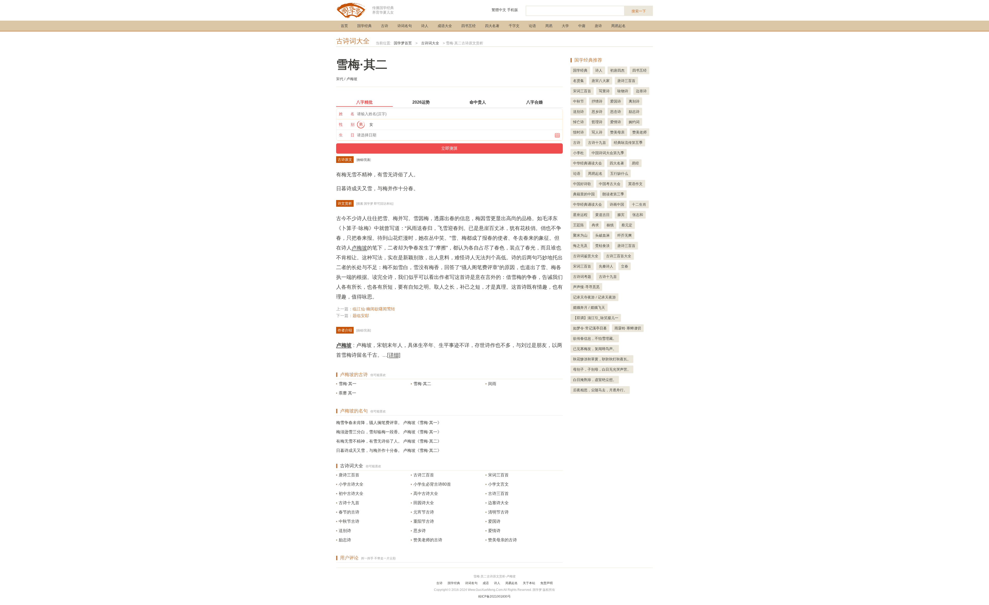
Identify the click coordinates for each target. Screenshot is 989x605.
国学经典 (364, 26)
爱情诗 (494, 530)
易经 (635, 163)
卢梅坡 (359, 248)
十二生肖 (639, 204)
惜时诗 (578, 132)
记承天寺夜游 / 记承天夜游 (594, 297)
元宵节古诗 (423, 512)
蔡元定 (626, 225)
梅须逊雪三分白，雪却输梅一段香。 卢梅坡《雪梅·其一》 (388, 432)
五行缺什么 (619, 173)
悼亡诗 (578, 122)
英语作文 (635, 184)
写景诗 (604, 91)
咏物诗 (622, 91)
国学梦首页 (403, 43)
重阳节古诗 (423, 521)
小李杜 (578, 153)
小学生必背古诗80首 (432, 484)
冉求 (595, 225)
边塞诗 (641, 91)
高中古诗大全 (425, 493)
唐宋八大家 (601, 81)
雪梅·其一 (347, 384)
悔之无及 (580, 246)
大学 (565, 26)
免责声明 (546, 583)
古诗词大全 (353, 41)
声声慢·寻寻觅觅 (586, 287)
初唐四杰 (617, 70)
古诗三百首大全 (618, 256)
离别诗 (634, 101)
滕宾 (621, 215)
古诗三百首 (423, 475)
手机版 (512, 10)
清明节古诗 (498, 512)
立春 (624, 266)
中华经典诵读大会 (587, 163)
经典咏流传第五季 (628, 142)
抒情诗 (597, 101)
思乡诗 (419, 530)
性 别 (346, 124)
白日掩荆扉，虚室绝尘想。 (594, 380)
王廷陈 (578, 225)
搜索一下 (639, 11)
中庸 (581, 26)
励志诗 (345, 540)
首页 (344, 26)
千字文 (514, 26)
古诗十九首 (349, 503)
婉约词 (634, 122)
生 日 (346, 135)
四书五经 (468, 26)
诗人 (424, 26)
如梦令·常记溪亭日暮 (590, 328)
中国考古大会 (609, 184)
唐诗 (598, 26)
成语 (486, 583)
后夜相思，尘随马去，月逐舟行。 (600, 390)
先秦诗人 (606, 266)
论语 (532, 26)
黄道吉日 (602, 215)
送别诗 (345, 530)
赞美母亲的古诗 (502, 540)
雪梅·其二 (422, 384)
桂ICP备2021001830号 (494, 596)
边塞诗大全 (498, 503)
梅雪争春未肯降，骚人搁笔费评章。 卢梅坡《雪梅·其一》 (388, 422)
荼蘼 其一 (347, 393)
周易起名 (618, 26)
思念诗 (615, 112)
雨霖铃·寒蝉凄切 (628, 328)
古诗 (384, 26)
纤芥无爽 (624, 235)
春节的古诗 (349, 512)
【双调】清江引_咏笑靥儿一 (595, 318)
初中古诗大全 (351, 493)
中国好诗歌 (582, 184)
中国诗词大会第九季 (608, 153)
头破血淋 (602, 235)
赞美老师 (639, 132)
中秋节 (578, 101)
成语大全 (445, 26)
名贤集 (578, 81)
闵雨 (492, 384)
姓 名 (346, 114)
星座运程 (580, 215)
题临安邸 (361, 315)
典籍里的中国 (584, 194)
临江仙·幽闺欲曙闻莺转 (374, 309)
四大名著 (492, 26)
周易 (548, 26)
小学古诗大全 (351, 484)
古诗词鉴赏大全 (585, 256)
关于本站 (529, 583)
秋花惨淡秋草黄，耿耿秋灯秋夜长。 (602, 359)
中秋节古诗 (349, 521)
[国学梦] (351, 10)
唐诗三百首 (349, 475)
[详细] (393, 355)
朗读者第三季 (613, 194)
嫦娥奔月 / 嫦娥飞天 (589, 307)
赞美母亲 (617, 132)
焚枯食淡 (602, 246)
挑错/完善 (363, 160)
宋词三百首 (498, 475)
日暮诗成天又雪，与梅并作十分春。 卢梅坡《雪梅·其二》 (388, 450)
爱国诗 (494, 521)
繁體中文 (499, 10)
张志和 (637, 215)
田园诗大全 (423, 503)
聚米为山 (580, 235)
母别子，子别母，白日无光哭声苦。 (602, 369)
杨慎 (610, 225)
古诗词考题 (582, 277)
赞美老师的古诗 (427, 540)
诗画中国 (617, 204)
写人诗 (597, 132)
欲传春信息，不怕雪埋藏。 (594, 338)
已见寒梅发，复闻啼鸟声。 (594, 349)
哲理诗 (597, 122)
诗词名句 (404, 26)
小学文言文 (498, 484)
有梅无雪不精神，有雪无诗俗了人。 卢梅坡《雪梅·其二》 (388, 441)
